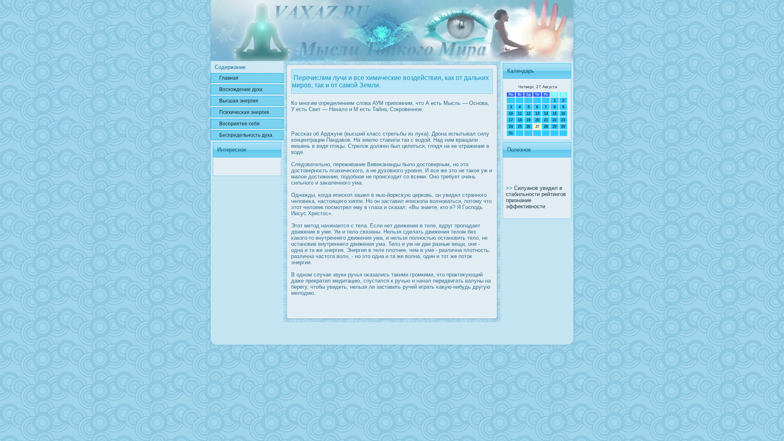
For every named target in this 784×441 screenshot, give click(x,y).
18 (520, 120)
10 (511, 113)
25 (520, 127)
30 (563, 127)
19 (528, 120)
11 (520, 113)
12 (528, 113)
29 (554, 127)
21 (546, 120)
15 (554, 113)
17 (511, 120)
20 (537, 120)
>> (510, 188)
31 (511, 133)
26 (528, 127)
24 (511, 127)
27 (537, 127)
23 (563, 120)
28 (546, 127)
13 (537, 113)
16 (563, 113)
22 (554, 120)
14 (546, 113)
